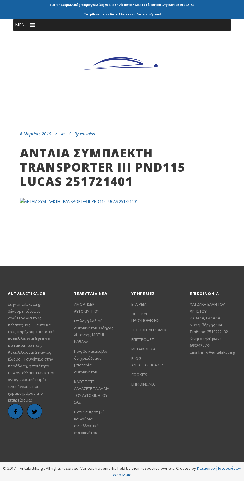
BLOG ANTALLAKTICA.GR (147, 362)
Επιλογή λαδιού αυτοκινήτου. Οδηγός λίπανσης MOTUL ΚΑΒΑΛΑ (93, 331)
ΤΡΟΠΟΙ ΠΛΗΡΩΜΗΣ (149, 330)
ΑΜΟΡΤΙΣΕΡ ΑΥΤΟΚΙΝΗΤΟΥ (86, 308)
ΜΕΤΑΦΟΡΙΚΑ (143, 349)
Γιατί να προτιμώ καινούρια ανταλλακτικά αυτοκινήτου (89, 422)
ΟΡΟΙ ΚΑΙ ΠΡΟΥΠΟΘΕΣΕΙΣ (145, 317)
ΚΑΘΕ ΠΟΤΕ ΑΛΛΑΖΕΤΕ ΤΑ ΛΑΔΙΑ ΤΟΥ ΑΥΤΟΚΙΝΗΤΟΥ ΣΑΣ (91, 392)
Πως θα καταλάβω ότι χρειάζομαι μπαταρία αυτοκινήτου (90, 362)
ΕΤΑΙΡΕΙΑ (138, 304)
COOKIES (139, 374)
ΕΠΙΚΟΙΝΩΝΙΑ (143, 384)
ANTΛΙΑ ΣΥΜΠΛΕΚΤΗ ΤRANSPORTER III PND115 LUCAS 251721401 (102, 167)
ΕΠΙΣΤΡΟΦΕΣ (142, 339)
